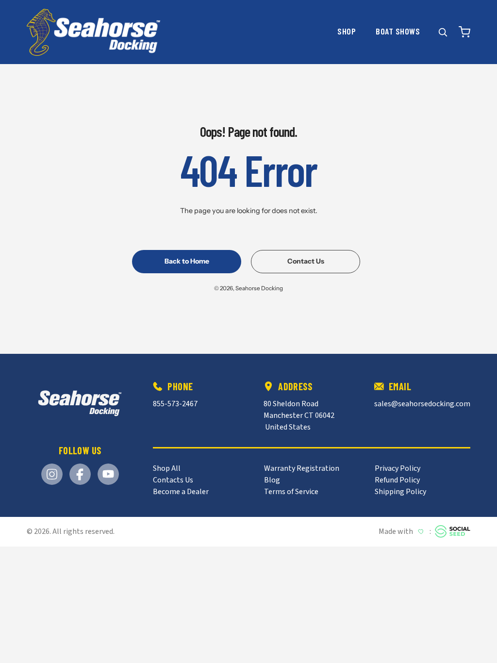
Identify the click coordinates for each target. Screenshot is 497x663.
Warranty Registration (301, 468)
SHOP (346, 31)
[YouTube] (108, 474)
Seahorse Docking (259, 288)
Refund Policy (397, 480)
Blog (272, 480)
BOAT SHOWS (398, 31)
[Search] (442, 32)
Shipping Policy (400, 491)
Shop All (167, 468)
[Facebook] (80, 474)
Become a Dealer (181, 491)
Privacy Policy (397, 468)
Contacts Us (173, 480)
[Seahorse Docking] (80, 403)
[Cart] (464, 32)
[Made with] (453, 531)
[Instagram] (52, 474)
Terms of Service (291, 491)
